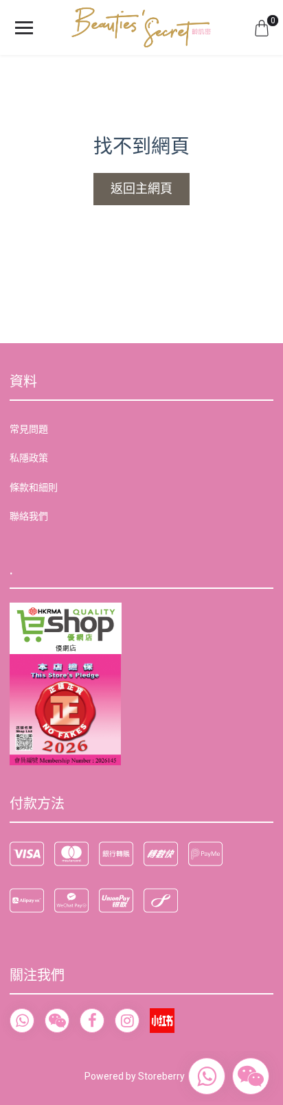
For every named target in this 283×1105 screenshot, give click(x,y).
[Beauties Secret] (141, 27)
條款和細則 (34, 487)
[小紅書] (162, 1020)
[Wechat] (57, 1020)
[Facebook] (92, 1020)
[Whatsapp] (22, 1020)
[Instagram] (127, 1020)
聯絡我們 (29, 516)
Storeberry (161, 1076)
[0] (262, 27)
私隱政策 (29, 457)
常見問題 (29, 428)
